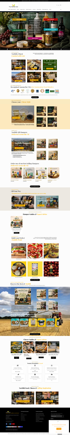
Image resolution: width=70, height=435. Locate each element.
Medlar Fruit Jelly (40, 327)
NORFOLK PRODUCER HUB (40, 413)
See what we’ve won (35, 371)
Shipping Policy (23, 418)
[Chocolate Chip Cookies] (15, 322)
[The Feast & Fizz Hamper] (16, 173)
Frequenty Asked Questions (40, 419)
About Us (22, 413)
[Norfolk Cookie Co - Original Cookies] (50, 322)
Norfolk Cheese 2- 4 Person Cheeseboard (52, 180)
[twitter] (8, 424)
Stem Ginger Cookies (23, 327)
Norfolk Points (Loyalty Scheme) (40, 415)
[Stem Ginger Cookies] (24, 322)
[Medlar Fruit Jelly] (42, 322)
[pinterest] (12, 424)
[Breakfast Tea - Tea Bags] (33, 322)
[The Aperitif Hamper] (41, 173)
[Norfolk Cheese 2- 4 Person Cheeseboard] (53, 173)
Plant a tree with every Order (40, 414)
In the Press (37, 420)
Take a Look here (17, 371)
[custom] (14, 424)
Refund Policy (23, 416)
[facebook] (6, 424)
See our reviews (51, 371)
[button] (57, 5)
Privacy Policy (23, 417)
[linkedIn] (10, 424)
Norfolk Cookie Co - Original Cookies (49, 328)
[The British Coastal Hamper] (29, 173)
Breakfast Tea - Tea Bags (32, 327)
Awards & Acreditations (39, 421)
